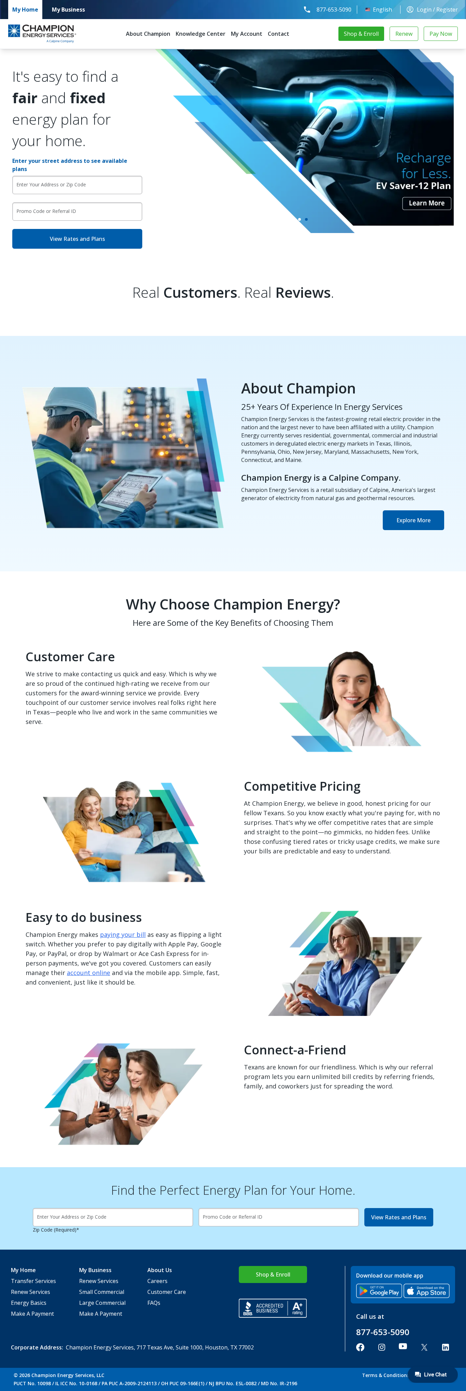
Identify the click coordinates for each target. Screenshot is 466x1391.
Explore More (413, 520)
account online (88, 973)
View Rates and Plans (77, 239)
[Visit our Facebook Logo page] (360, 1347)
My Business (68, 9)
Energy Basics (28, 1303)
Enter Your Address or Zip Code (51, 184)
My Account (246, 33)
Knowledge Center (200, 33)
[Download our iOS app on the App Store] (427, 1291)
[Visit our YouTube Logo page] (403, 1347)
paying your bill (123, 934)
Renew (403, 33)
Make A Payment (32, 1313)
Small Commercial (101, 1292)
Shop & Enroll (361, 33)
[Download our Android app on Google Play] (379, 1291)
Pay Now (440, 33)
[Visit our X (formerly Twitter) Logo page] (424, 1347)
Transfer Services (33, 1281)
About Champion (148, 33)
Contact (278, 33)
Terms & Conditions (385, 1375)
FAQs (153, 1303)
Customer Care (166, 1292)
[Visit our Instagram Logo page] (382, 1347)
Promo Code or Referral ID (46, 211)
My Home (25, 9)
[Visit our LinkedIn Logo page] (445, 1347)
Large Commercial (102, 1303)
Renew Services (30, 1292)
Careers (157, 1281)
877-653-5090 (334, 9)
